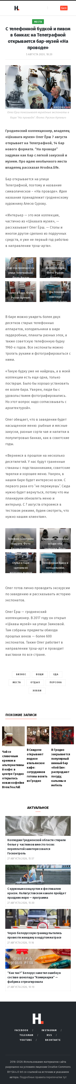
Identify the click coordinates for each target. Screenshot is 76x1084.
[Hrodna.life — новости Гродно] (17, 8)
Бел (63, 8)
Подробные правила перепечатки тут (43, 1077)
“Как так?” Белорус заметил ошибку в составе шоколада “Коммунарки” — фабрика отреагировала (34, 977)
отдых (35, 682)
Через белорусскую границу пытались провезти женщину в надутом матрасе (34, 935)
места (17, 682)
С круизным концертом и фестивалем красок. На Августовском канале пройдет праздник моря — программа (36, 893)
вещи (39, 674)
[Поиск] (51, 7)
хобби (37, 690)
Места (38, 21)
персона (56, 682)
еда (55, 674)
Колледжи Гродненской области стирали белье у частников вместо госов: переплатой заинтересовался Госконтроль (36, 846)
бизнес (21, 674)
